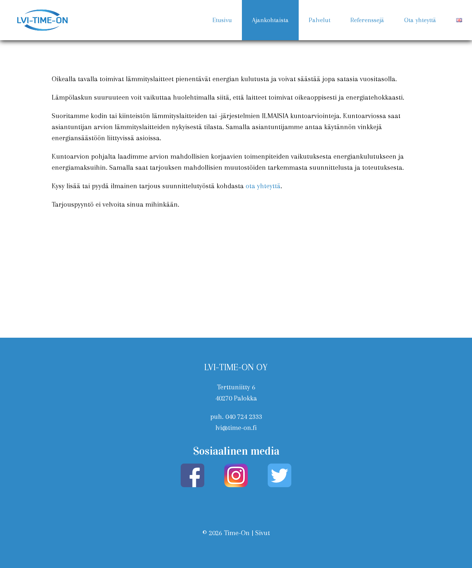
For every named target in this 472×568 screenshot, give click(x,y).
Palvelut (319, 20)
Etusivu (222, 20)
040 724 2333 (243, 417)
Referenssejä (367, 20)
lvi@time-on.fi (236, 428)
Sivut (262, 533)
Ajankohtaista (270, 20)
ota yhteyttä (263, 186)
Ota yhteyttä (420, 20)
